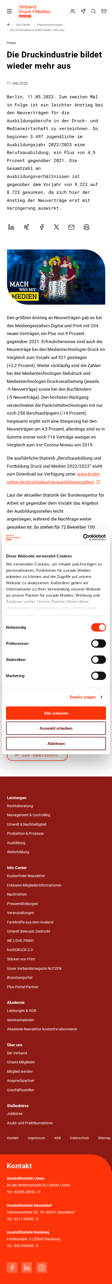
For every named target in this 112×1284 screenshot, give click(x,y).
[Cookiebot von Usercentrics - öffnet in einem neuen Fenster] (83, 537)
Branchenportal (19, 977)
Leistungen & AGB (21, 1011)
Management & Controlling (28, 815)
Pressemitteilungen (22, 904)
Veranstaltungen (20, 913)
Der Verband (17, 1053)
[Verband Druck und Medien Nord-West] (8, 25)
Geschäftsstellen (20, 1090)
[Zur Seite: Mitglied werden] (73, 11)
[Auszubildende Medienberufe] (56, 277)
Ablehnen (56, 743)
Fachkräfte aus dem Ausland (30, 922)
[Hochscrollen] (101, 1273)
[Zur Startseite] (34, 11)
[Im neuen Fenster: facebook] (12, 1267)
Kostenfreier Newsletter (26, 876)
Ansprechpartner (20, 1080)
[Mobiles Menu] (9, 11)
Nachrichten (17, 894)
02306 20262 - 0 (27, 1192)
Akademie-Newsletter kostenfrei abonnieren (42, 1029)
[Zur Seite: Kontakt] (104, 11)
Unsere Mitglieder (21, 1062)
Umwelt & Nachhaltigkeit (27, 824)
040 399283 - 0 (26, 1246)
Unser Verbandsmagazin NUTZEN (34, 968)
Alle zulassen (56, 713)
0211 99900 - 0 (26, 1219)
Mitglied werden (20, 1071)
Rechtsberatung (20, 806)
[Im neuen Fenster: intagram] (41, 1267)
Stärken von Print (21, 959)
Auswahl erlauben (56, 728)
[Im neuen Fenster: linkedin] (27, 1267)
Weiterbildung (18, 852)
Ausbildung (16, 843)
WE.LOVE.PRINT (20, 941)
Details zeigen (83, 697)
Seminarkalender (20, 1020)
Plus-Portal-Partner (22, 987)
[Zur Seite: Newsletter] (84, 11)
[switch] (98, 643)
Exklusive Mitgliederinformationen (34, 885)
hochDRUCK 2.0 (20, 950)
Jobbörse (14, 1114)
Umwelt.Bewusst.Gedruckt (28, 931)
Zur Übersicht (40, 755)
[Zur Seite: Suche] (94, 11)
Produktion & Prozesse (25, 833)
